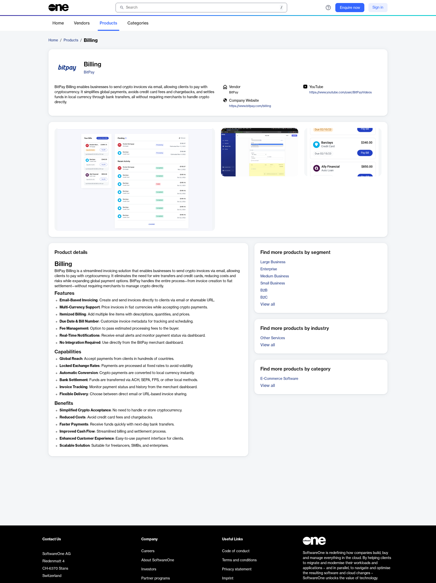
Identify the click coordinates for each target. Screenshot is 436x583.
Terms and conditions (239, 560)
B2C (264, 297)
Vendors (82, 23)
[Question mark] (328, 8)
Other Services (272, 338)
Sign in (377, 7)
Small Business (272, 283)
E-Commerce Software (279, 379)
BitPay (89, 72)
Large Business (272, 262)
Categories (137, 23)
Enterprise (268, 269)
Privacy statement (237, 569)
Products (108, 23)
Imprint (227, 578)
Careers (147, 551)
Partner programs (155, 578)
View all (267, 304)
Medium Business (274, 276)
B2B (263, 290)
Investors (148, 569)
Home (58, 23)
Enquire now (350, 8)
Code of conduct (236, 551)
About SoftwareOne (157, 560)
